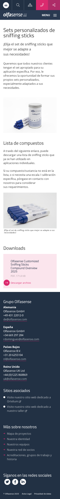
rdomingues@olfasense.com (21, 339)
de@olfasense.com (15, 319)
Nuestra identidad (18, 439)
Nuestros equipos (18, 444)
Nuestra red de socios (21, 450)
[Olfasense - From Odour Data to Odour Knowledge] (15, 15)
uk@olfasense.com (15, 379)
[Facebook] (15, 482)
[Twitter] (7, 482)
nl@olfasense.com (14, 359)
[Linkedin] (23, 482)
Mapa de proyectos (19, 433)
